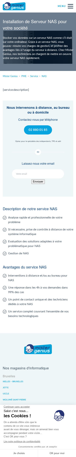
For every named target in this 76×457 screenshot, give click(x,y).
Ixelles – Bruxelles (13, 382)
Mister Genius (16, 6)
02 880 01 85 (38, 129)
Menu (62, 6)
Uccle (6, 394)
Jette (5, 388)
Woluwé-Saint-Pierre (14, 400)
